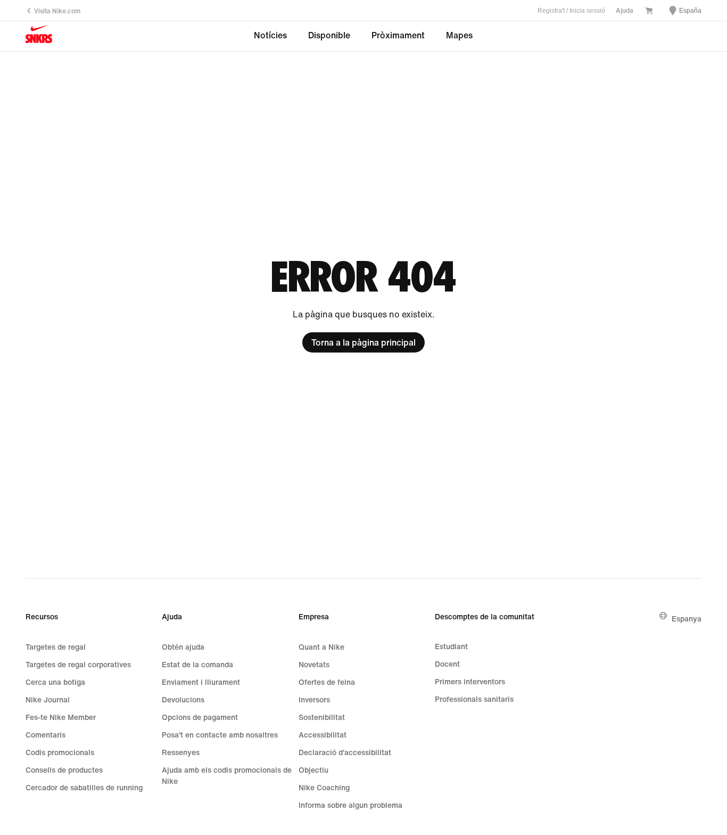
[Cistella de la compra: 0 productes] (649, 11)
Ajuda (624, 10)
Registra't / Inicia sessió (571, 10)
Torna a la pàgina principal (363, 342)
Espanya (686, 618)
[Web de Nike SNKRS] (39, 36)
